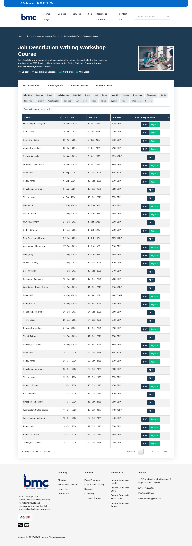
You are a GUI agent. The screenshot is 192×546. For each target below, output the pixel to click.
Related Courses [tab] (79, 85)
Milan (94, 101)
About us (62, 480)
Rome (104, 95)
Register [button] (154, 125)
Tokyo (103, 101)
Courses (62, 14)
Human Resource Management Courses (43, 36)
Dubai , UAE (28, 173)
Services (77, 14)
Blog (89, 14)
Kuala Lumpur (63, 95)
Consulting (89, 493)
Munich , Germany (31, 222)
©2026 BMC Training (38, 537)
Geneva (148, 101)
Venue (27, 117)
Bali (96, 95)
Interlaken (136, 101)
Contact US (123, 17)
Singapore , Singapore (33, 279)
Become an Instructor (102, 17)
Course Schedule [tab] (30, 85)
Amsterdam (81, 101)
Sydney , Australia (31, 156)
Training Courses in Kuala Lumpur (120, 497)
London (39, 95)
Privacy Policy (64, 489)
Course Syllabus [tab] (55, 85)
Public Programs (92, 480)
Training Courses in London (120, 482)
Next (166, 451)
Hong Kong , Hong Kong (33, 189)
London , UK (28, 205)
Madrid (115, 95)
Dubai (50, 95)
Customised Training (94, 484)
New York (68, 101)
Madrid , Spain (29, 213)
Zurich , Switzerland (32, 148)
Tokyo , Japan (29, 197)
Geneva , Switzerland (32, 328)
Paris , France (29, 181)
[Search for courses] (168, 17)
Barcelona (137, 95)
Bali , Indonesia (29, 271)
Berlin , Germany (30, 230)
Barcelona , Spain (31, 140)
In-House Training (92, 498)
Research (88, 489)
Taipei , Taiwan (30, 336)
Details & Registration (144, 117)
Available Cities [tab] (104, 85)
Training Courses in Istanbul (120, 505)
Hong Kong (28, 101)
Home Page (47, 17)
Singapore (151, 95)
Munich (125, 95)
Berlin (163, 95)
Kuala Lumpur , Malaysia (34, 123)
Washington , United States (35, 287)
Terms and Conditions (68, 484)
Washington (53, 101)
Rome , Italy (28, 132)
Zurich (41, 101)
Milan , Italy (28, 254)
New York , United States (34, 238)
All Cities (27, 95)
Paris (87, 95)
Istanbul (77, 95)
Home (20, 36)
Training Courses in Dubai (120, 489)
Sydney (114, 101)
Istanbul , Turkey (30, 263)
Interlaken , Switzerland (33, 164)
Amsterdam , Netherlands (35, 246)
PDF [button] (145, 125)
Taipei (124, 101)
